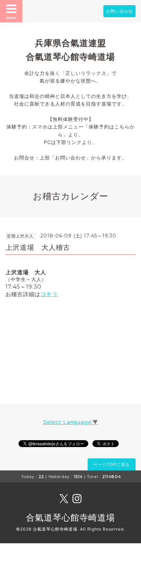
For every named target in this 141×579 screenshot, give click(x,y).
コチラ (49, 294)
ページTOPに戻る (111, 464)
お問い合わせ (119, 11)
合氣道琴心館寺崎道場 (70, 517)
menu (11, 17)
